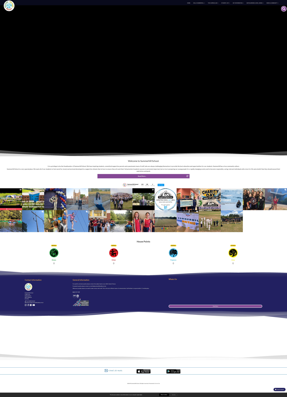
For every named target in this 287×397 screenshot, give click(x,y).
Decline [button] (174, 394)
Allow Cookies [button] (164, 394)
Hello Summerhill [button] (198, 3)
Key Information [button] (238, 3)
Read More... (142, 176)
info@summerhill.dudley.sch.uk (36, 302)
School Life (157, 383)
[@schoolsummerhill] (124, 184)
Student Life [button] (225, 3)
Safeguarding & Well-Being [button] (254, 3)
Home (188, 3)
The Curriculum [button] (213, 3)
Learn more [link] (139, 394)
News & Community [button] (272, 3)
